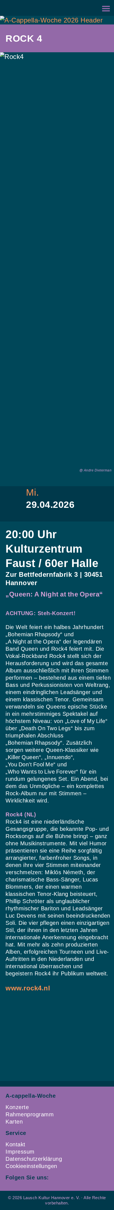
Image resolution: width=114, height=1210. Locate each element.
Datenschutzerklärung (34, 1159)
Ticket (51, 516)
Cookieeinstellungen (31, 1166)
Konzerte (17, 1107)
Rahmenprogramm (30, 1114)
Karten (14, 1122)
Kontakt (15, 1144)
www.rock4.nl (28, 988)
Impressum (20, 1152)
